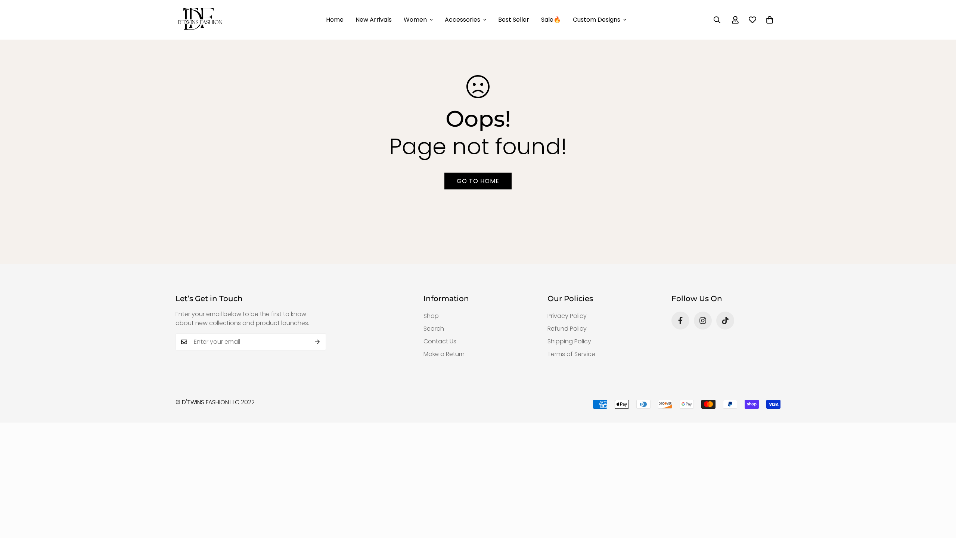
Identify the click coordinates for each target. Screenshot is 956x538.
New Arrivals (374, 19)
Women (415, 19)
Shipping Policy (569, 341)
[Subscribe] (317, 341)
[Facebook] (680, 321)
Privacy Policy (567, 316)
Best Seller (513, 19)
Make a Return (444, 354)
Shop (431, 316)
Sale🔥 (551, 19)
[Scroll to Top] (941, 497)
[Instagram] (703, 321)
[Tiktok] (725, 321)
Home (335, 19)
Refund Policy (567, 328)
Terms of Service (571, 354)
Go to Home (478, 181)
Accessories (462, 19)
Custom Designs (596, 19)
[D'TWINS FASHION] (200, 20)
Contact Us (439, 341)
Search (433, 328)
